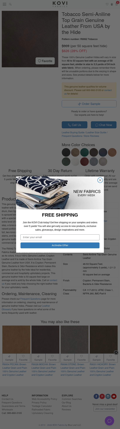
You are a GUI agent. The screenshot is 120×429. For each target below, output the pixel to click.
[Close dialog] (100, 180)
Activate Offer (60, 245)
